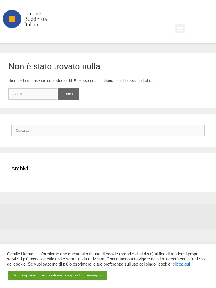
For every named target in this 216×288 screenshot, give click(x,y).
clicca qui (181, 264)
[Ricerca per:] (33, 94)
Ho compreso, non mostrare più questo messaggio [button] (57, 275)
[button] (180, 28)
